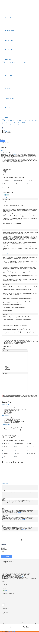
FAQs (4, 569)
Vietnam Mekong (9, 98)
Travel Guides (12, 122)
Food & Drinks (22, 122)
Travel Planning (16, 122)
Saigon (25, 485)
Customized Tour (5, 122)
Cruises (3, 63)
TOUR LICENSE (5, 566)
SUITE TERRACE (6, 350)
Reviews (26, 124)
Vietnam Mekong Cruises (23, 120)
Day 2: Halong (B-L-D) (7, 284)
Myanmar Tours (9, 30)
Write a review (3, 544)
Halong (14, 154)
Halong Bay (8, 108)
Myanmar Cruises (35, 120)
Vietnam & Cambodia (11, 76)
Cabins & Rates (9, 148)
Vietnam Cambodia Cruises (14, 120)
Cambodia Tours (9, 40)
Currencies (3, 579)
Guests (2, 551)
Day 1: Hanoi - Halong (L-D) (8, 199)
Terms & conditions (21, 124)
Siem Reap (21, 485)
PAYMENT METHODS (6, 568)
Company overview (7, 124)
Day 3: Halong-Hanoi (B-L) (7, 314)
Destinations (4, 5)
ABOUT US (4, 564)
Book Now (2, 141)
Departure (3, 547)
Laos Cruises (30, 120)
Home (4, 130)
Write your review (5, 483)
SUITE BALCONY (6, 373)
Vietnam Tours (9, 18)
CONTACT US (5, 565)
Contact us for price (31, 372)
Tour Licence (12, 124)
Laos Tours (8, 59)
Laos (6, 117)
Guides (9, 121)
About (3, 123)
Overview (2, 148)
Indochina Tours (9, 50)
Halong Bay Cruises (6, 131)
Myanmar (7, 88)
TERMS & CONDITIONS (7, 567)
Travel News (26, 122)
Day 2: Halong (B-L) (6, 229)
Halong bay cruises (7, 120)
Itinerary (5, 148)
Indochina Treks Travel (11, 631)
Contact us (16, 124)
